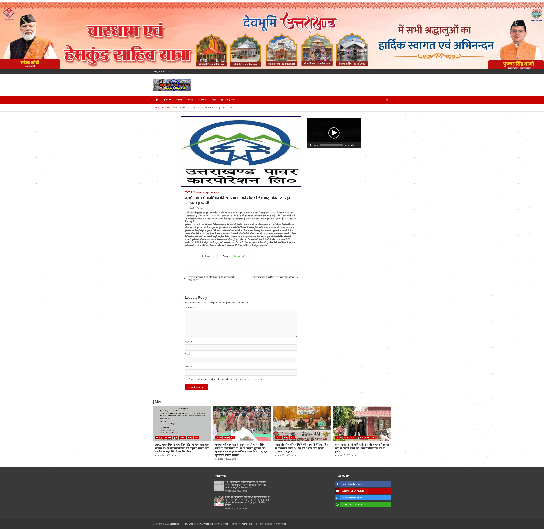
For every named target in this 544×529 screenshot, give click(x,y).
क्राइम (346, 438)
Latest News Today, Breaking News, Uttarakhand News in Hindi (199, 524)
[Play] (310, 145)
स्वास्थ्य (179, 99)
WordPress (281, 524)
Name (188, 342)
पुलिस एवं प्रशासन (228, 99)
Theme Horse (247, 524)
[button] (334, 133)
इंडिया (166, 99)
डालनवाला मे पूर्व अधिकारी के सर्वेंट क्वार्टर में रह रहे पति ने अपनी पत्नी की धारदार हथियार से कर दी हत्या (362, 448)
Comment (190, 307)
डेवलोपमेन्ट (202, 99)
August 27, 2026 (222, 459)
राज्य (211, 192)
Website (188, 366)
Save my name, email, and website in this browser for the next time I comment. (225, 379)
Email (188, 354)
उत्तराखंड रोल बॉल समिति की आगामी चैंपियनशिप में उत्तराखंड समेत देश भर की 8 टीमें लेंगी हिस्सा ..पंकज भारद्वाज (301, 448)
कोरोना (190, 99)
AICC (158, 438)
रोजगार (216, 192)
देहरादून (206, 192)
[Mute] (352, 145)
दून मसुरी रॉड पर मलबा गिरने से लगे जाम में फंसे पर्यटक (273, 277)
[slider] (331, 145)
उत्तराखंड (199, 192)
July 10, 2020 (191, 208)
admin (201, 208)
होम (157, 99)
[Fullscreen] (356, 145)
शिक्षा (214, 99)
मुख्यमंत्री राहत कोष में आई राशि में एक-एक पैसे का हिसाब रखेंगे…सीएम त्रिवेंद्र (212, 278)
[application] (334, 133)
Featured (190, 192)
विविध (158, 402)
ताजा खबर (221, 476)
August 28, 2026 (162, 455)
